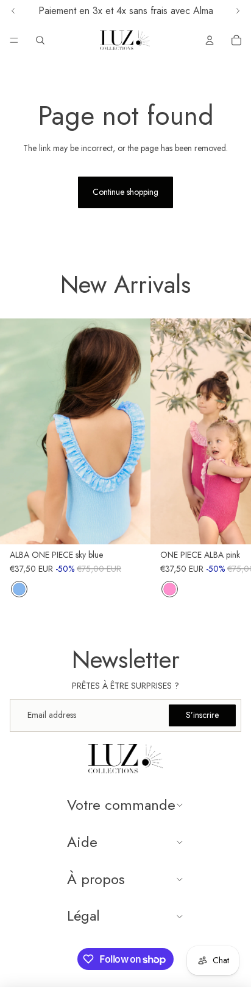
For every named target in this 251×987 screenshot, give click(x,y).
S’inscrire (202, 715)
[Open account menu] (209, 40)
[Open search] (40, 40)
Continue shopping (125, 192)
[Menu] (14, 40)
